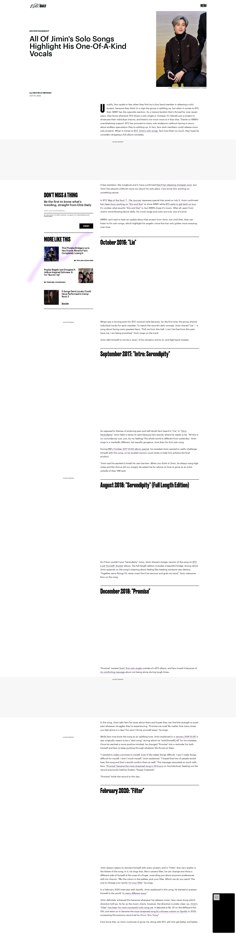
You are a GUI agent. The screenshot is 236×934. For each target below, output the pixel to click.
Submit (86, 226)
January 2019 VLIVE (186, 736)
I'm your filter (135, 882)
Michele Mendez (42, 93)
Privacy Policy (48, 216)
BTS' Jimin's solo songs (146, 130)
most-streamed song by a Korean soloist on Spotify (160, 911)
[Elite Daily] (38, 5)
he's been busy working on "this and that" (121, 204)
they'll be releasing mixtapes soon (174, 184)
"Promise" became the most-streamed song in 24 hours (134, 766)
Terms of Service (82, 215)
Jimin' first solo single (130, 668)
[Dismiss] (232, 895)
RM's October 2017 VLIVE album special (128, 449)
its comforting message (112, 672)
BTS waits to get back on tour (181, 204)
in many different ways (134, 893)
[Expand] (215, 895)
